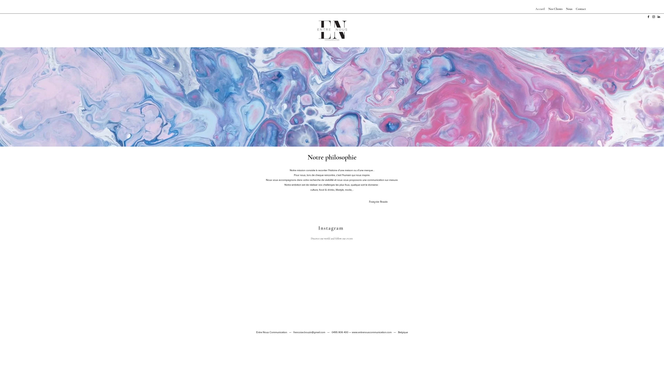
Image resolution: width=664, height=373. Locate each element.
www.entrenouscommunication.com (372, 332)
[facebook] (648, 16)
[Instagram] (653, 16)
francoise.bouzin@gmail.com (309, 332)
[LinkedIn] (659, 16)
